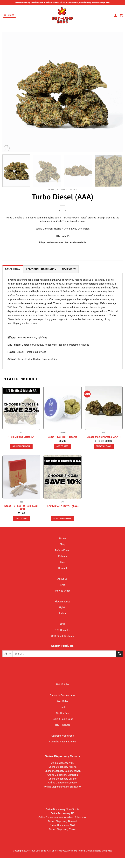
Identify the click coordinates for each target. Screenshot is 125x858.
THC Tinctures (62, 724)
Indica (62, 613)
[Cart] (121, 15)
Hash (62, 707)
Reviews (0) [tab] (69, 269)
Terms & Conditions (87, 850)
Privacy (72, 850)
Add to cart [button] (62, 446)
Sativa (73, 189)
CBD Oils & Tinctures (62, 636)
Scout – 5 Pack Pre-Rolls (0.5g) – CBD (21, 507)
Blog (62, 562)
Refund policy (105, 850)
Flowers (62, 189)
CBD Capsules (62, 630)
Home (51, 189)
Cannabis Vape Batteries (62, 741)
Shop (62, 544)
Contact (62, 568)
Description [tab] (12, 269)
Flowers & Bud (62, 601)
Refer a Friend (62, 550)
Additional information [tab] (41, 269)
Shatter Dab (62, 713)
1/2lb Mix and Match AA (21, 436)
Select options (103, 446)
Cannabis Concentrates (62, 695)
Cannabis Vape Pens (62, 735)
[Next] (116, 92)
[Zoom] (7, 148)
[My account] (115, 15)
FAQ (62, 584)
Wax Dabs (62, 701)
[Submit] (119, 654)
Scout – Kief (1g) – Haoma (62, 436)
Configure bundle (21, 446)
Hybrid (62, 607)
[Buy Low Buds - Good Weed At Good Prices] (62, 15)
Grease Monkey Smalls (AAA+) (103, 436)
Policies (62, 556)
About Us (62, 578)
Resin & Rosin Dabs (62, 719)
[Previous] (9, 92)
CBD (62, 624)
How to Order (62, 590)
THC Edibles (62, 684)
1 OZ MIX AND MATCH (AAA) (62, 506)
